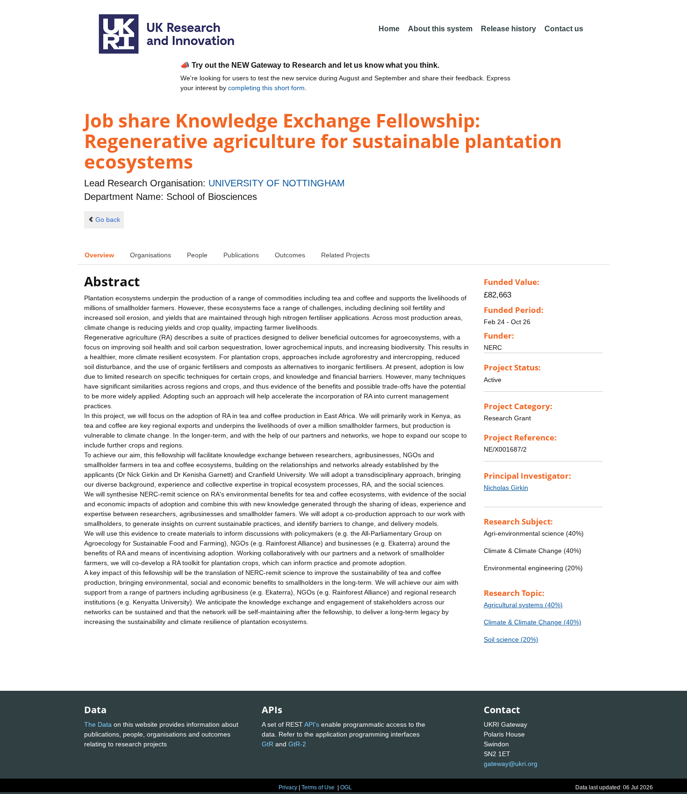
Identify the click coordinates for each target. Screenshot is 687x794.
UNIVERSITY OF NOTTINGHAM (276, 183)
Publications (241, 255)
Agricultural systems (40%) (523, 605)
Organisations (150, 255)
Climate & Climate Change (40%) (532, 622)
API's (311, 724)
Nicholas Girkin (506, 487)
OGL (346, 787)
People (197, 255)
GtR (267, 744)
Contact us (563, 29)
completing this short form (266, 88)
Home (389, 29)
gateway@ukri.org (510, 763)
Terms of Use (318, 787)
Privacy (288, 787)
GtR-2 (297, 744)
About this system (440, 29)
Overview (99, 255)
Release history (508, 29)
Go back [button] (107, 219)
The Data (98, 724)
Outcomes (290, 255)
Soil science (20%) (511, 639)
